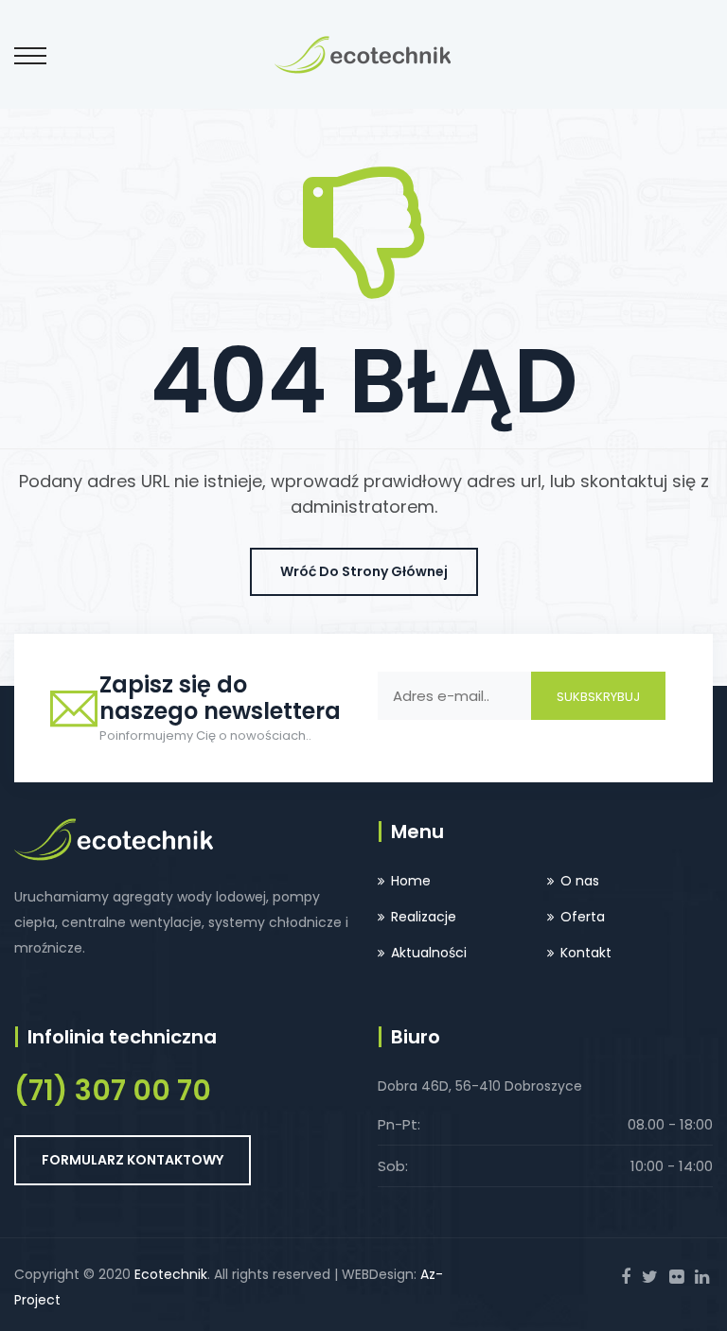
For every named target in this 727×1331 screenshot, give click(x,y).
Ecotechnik (170, 1274)
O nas (579, 880)
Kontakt (586, 952)
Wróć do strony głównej (364, 571)
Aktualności (429, 952)
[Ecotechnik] (363, 53)
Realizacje (423, 916)
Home (411, 880)
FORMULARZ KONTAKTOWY (132, 1159)
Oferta (582, 916)
